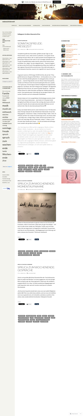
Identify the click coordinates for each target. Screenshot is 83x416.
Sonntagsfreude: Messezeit (30, 45)
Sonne (10, 123)
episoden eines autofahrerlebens (60, 25)
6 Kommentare (32, 273)
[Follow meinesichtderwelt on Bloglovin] (7, 166)
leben (4, 100)
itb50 (32, 317)
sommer (5, 123)
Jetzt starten (57, 2)
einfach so (14, 25)
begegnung (30, 251)
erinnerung (7, 91)
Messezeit (50, 167)
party (20, 169)
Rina (67, 44)
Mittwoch (6, 102)
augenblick (22, 251)
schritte (47, 169)
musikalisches (36, 25)
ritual (35, 169)
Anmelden (4, 176)
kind (7, 98)
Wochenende (44, 321)
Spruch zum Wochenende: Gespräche (36, 269)
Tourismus (36, 255)
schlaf (40, 169)
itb (44, 165)
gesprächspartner (23, 317)
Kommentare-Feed (6, 180)
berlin (36, 165)
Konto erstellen (5, 174)
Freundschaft (5, 96)
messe (36, 167)
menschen (52, 251)
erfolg (45, 315)
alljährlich (30, 165)
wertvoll (36, 321)
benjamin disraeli (31, 315)
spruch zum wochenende (25, 25)
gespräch (51, 315)
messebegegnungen (24, 319)
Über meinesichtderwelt (76, 25)
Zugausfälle (37, 171)
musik (5, 105)
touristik (21, 171)
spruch (39, 253)
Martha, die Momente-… (72, 54)
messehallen (43, 167)
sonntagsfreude (46, 25)
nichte (5, 117)
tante (4, 151)
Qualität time (27, 169)
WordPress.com (6, 182)
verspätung (29, 171)
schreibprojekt (6, 121)
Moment (26, 253)
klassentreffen (23, 167)
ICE (41, 165)
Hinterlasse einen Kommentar (36, 49)
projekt (10, 119)
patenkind (5, 119)
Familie (5, 93)
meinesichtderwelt (8, 21)
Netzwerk (33, 253)
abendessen (22, 165)
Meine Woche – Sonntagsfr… (72, 45)
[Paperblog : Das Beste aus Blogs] (6, 188)
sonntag (4, 125)
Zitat (4, 161)
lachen (30, 167)
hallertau (4, 98)
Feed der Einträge (6, 178)
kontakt (47, 317)
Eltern (3, 91)
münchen (5, 114)
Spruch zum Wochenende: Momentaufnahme (36, 185)
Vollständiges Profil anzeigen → (69, 142)
